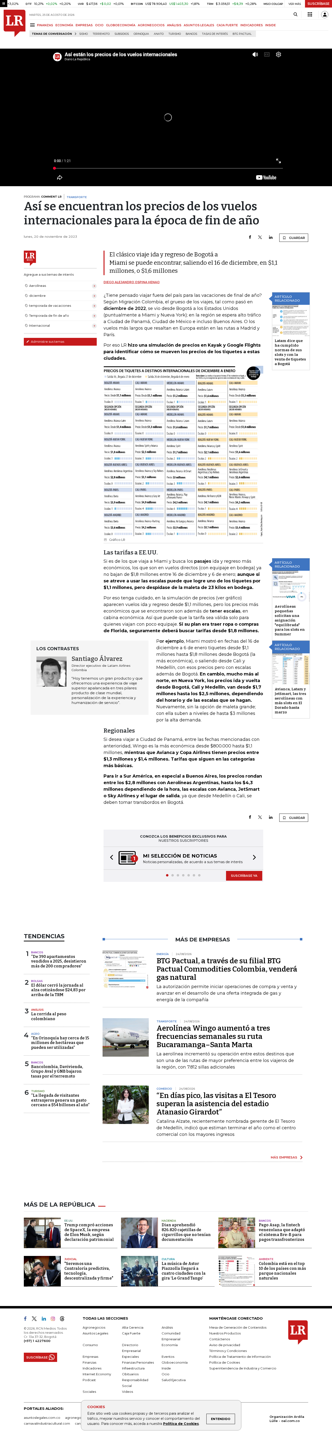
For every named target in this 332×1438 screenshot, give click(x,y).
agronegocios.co (78, 1418)
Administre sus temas (47, 341)
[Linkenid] (46, 1320)
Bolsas (37, 981)
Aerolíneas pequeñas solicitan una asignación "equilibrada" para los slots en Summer (290, 620)
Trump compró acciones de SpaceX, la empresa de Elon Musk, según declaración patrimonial (89, 1232)
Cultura (168, 1259)
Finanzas (89, 1362)
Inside (166, 1368)
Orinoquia (141, 33)
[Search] (295, 14)
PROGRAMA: (42, 196)
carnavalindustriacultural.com (47, 1423)
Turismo (174, 33)
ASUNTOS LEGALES (199, 25)
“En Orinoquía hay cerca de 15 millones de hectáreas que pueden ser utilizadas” (60, 1043)
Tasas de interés (215, 33)
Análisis (37, 1009)
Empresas (90, 1357)
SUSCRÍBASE (318, 3)
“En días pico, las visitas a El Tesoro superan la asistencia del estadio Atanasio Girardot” (216, 1103)
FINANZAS (45, 25)
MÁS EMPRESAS (284, 1157)
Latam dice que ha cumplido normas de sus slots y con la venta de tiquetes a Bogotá (290, 352)
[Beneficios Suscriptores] (310, 14)
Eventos (168, 1357)
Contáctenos (219, 1339)
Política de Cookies (181, 1423)
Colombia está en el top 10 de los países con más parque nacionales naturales (282, 1270)
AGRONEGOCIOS (151, 25)
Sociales (89, 1392)
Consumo (90, 1345)
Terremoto (101, 33)
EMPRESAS (84, 25)
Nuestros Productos (225, 1333)
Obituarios (130, 1374)
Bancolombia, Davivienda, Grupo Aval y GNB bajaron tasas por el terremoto (57, 1071)
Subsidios (121, 33)
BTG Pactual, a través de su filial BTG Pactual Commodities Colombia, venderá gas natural (227, 969)
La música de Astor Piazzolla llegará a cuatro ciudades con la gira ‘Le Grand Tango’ (184, 1270)
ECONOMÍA (64, 25)
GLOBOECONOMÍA (120, 25)
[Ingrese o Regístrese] (324, 14)
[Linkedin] (270, 237)
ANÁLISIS (174, 25)
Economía (170, 1345)
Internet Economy (97, 1374)
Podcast (89, 1380)
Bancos (191, 33)
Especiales (130, 1357)
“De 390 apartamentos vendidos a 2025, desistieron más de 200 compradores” (58, 961)
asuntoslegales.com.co (42, 1418)
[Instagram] (55, 1320)
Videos (127, 1392)
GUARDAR (296, 238)
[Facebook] (250, 237)
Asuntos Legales (95, 1333)
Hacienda (169, 1220)
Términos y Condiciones (228, 1351)
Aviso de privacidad (224, 1345)
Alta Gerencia (132, 1327)
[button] (110, 858)
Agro (35, 1033)
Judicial (70, 1259)
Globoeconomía (175, 1362)
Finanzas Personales (138, 1362)
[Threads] (64, 1320)
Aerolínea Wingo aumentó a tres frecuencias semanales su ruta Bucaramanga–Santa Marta (213, 1036)
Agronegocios (94, 1327)
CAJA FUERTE (227, 25)
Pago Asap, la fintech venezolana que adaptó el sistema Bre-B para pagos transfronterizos (282, 1232)
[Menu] (33, 25)
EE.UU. (68, 1220)
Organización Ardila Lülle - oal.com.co (287, 1419)
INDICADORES (251, 25)
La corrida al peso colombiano (48, 1016)
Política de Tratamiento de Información (240, 1357)
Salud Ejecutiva (174, 1380)
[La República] (15, 23)
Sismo (83, 33)
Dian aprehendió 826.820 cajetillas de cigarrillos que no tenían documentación (186, 1232)
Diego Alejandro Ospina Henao (132, 282)
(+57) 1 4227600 (37, 1341)
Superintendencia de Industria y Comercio (242, 1368)
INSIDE (270, 25)
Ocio (165, 1374)
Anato (159, 33)
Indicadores (92, 1368)
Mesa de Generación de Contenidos (237, 1327)
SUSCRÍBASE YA (244, 875)
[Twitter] (260, 237)
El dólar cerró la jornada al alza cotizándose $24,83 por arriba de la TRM (58, 990)
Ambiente (266, 1259)
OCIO (99, 25)
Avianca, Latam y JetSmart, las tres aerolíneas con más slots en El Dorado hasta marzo (290, 700)
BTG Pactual (242, 33)
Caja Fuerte (131, 1333)
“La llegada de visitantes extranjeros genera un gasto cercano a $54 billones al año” (60, 1100)
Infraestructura (133, 1368)
